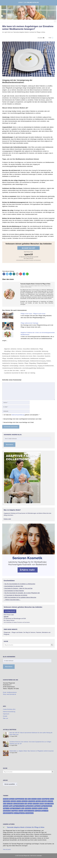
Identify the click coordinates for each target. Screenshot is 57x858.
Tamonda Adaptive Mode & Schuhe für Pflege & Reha (35, 283)
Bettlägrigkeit (6, 353)
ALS (26, 799)
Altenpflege (7, 351)
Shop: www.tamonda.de (9, 694)
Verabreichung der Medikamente (12, 368)
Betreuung (45, 351)
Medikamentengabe (23, 361)
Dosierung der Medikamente (10, 356)
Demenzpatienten (37, 353)
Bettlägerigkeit (45, 799)
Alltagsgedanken (19, 799)
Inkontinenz (17, 358)
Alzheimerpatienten (27, 351)
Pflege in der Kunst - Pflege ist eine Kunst (33, 313)
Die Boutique (31, 801)
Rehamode (34, 808)
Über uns (5, 718)
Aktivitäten (6, 799)
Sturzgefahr (38, 810)
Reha (22, 808)
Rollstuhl (45, 808)
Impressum (6, 714)
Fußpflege (44, 801)
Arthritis (39, 799)
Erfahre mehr (7, 519)
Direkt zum (28, 2)
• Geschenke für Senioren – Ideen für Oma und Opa (18, 588)
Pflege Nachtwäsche (46, 806)
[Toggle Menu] (55, 21)
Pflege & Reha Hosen (19, 806)
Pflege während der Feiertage (29, 323)
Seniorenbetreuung (31, 365)
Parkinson (5, 806)
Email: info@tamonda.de (10, 692)
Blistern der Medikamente (18, 353)
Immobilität (10, 358)
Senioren (22, 365)
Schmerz (21, 810)
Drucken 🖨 (41, 37)
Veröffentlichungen (8, 813)
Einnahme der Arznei (26, 356)
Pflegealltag (32, 363)
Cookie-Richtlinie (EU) (9, 709)
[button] (4, 274)
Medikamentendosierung (9, 361)
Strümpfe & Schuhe (29, 810)
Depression (46, 353)
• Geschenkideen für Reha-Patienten (14, 590)
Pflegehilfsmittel (29, 806)
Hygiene (30, 803)
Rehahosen (28, 808)
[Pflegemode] (28, 12)
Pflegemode (37, 806)
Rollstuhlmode (7, 810)
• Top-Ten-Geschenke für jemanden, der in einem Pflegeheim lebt (22, 593)
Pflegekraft (5, 365)
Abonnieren (9, 444)
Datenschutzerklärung (17, 415)
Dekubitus (13, 801)
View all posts (7, 849)
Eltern (34, 356)
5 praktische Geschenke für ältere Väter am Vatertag (19, 373)
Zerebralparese (29, 813)
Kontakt (5, 716)
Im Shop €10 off (28, 248)
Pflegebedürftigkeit (42, 363)
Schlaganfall (14, 810)
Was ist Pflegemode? (19, 813)
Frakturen (38, 801)
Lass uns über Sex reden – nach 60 (14, 370)
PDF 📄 (51, 37)
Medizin (48, 361)
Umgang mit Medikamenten (45, 365)
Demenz (19, 349)
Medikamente (34, 349)
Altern (13, 351)
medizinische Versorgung (9, 363)
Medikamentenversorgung (37, 361)
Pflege (41, 349)
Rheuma (40, 808)
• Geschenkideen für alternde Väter (13, 586)
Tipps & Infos (44, 810)
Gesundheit (26, 349)
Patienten (21, 363)
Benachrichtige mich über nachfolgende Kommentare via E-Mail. (23, 419)
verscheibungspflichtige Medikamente (33, 368)
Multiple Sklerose (49, 803)
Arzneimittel (37, 351)
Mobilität (41, 803)
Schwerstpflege (13, 365)
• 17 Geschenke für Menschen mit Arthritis (15, 595)
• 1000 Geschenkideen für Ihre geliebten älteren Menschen (20, 597)
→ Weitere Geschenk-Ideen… (12, 599)
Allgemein (7, 349)
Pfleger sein (6, 808)
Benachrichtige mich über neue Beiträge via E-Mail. (19, 422)
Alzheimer (13, 349)
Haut (25, 803)
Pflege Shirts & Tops (15, 808)
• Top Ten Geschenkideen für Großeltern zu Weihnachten (19, 584)
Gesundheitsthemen (18, 803)
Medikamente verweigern (37, 358)
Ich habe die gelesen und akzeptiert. (21, 415)
